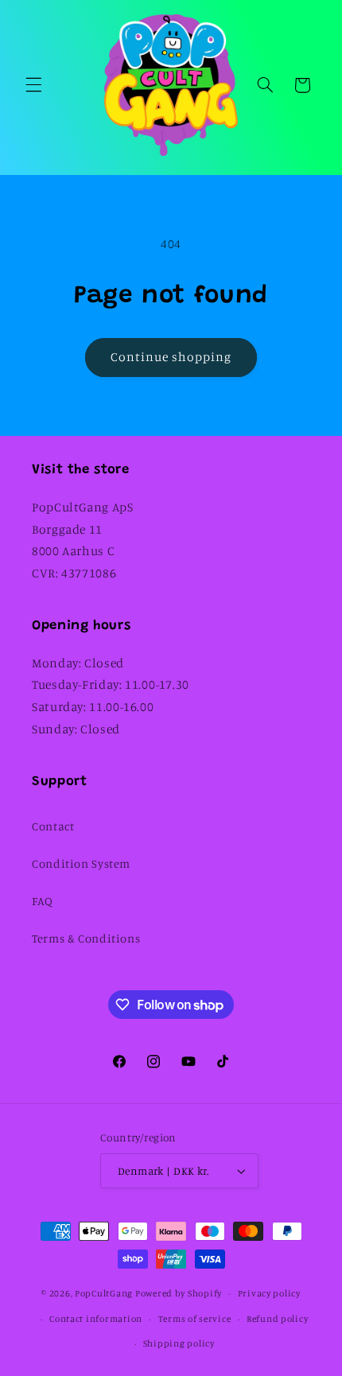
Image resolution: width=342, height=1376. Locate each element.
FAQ (42, 901)
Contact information (95, 1318)
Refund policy (278, 1318)
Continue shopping (171, 356)
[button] (33, 85)
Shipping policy (179, 1343)
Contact (53, 826)
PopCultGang (104, 1293)
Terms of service (194, 1318)
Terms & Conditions (86, 938)
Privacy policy (269, 1293)
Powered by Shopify (178, 1293)
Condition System (81, 863)
